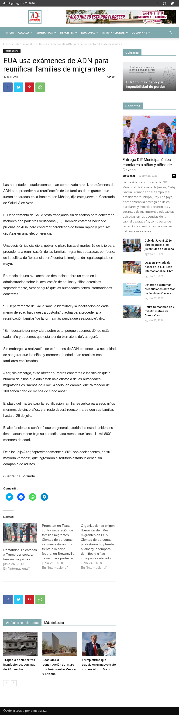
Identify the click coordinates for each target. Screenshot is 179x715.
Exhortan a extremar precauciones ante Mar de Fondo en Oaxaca (160, 289)
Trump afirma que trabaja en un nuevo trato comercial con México (99, 664)
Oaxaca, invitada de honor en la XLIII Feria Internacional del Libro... (160, 267)
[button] (170, 33)
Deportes (67, 32)
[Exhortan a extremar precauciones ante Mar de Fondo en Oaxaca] (132, 289)
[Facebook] (156, 3)
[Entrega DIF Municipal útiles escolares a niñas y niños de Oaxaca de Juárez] (149, 135)
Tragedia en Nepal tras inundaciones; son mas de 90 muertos (19, 664)
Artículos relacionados (22, 623)
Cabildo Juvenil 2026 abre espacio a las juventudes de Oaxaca (159, 245)
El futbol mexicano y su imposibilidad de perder (145, 84)
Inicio (9, 32)
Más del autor (54, 623)
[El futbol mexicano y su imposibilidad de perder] (149, 76)
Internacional (113, 32)
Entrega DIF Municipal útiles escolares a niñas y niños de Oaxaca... (147, 164)
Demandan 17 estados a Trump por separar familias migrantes (20, 554)
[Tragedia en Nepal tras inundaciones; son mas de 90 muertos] (20, 644)
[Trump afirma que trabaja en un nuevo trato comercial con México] (99, 644)
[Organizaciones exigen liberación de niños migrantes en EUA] (100, 546)
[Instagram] (164, 3)
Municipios (44, 32)
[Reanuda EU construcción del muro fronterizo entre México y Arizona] (59, 644)
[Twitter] (172, 3)
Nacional (88, 32)
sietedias (129, 175)
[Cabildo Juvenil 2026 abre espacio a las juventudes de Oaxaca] (132, 245)
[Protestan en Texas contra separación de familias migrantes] (61, 546)
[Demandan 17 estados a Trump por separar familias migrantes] (20, 533)
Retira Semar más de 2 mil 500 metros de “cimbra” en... (160, 311)
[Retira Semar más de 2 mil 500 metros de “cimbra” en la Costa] (132, 311)
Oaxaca (23, 32)
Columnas (139, 32)
